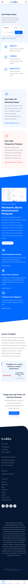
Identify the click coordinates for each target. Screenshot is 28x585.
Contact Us (5, 484)
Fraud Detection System (8, 460)
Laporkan (17, 583)
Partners (4, 492)
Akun (24, 583)
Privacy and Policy (6, 500)
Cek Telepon (10, 583)
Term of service (6, 497)
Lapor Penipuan (6, 452)
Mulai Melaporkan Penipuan (14, 162)
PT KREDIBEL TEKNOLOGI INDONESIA (16, 570)
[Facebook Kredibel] (3, 506)
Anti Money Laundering (8, 463)
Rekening (6, 27)
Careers (4, 495)
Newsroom (5, 490)
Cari (19, 32)
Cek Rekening (4, 583)
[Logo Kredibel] (14, 2)
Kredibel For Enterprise (8, 474)
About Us (4, 482)
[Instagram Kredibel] (10, 506)
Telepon (16, 27)
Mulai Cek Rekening (11, 123)
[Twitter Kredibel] (14, 506)
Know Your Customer (7, 465)
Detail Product (7, 243)
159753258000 (11, 38)
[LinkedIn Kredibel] (7, 506)
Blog (3, 487)
